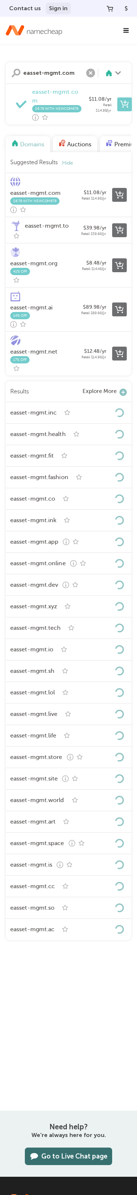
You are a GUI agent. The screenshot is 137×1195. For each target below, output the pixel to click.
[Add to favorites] (45, 117)
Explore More (100, 391)
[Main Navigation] (126, 31)
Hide (67, 163)
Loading (119, 413)
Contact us (25, 8)
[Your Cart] (110, 8)
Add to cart (124, 104)
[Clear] (90, 73)
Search (16, 73)
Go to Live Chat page (74, 1156)
